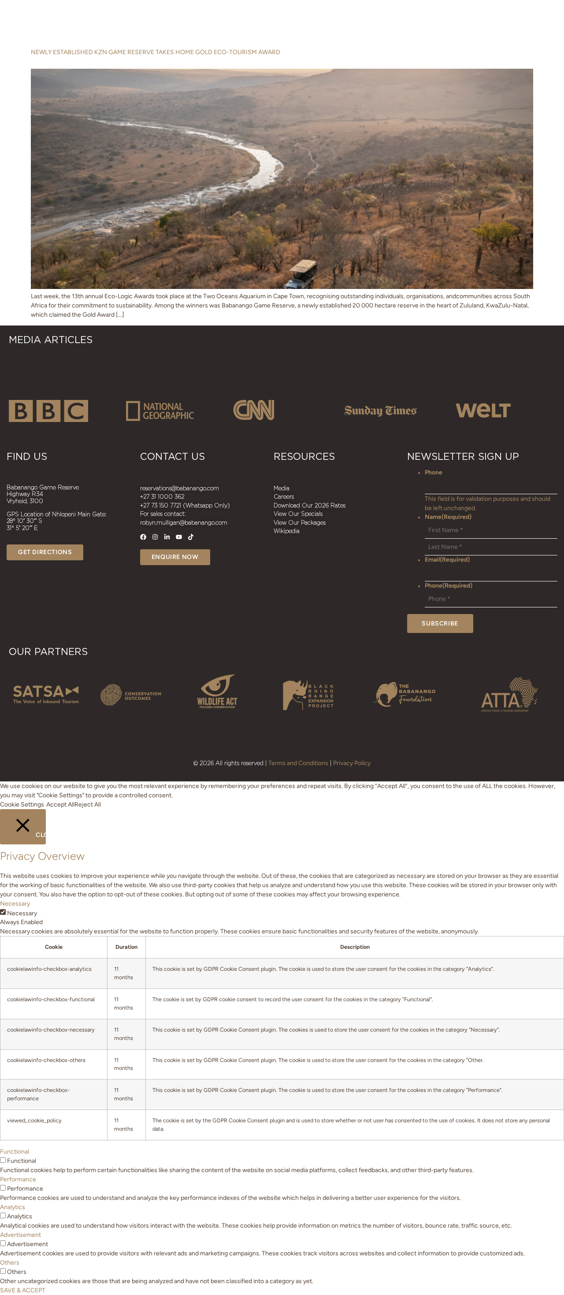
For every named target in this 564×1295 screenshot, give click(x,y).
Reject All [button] (87, 804)
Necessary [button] (15, 903)
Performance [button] (18, 1179)
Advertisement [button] (20, 1235)
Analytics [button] (12, 1207)
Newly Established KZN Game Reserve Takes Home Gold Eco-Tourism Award (155, 52)
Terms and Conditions (298, 763)
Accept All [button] (60, 804)
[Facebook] (143, 537)
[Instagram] (155, 537)
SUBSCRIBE (440, 623)
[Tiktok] (191, 537)
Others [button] (9, 1262)
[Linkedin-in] (167, 537)
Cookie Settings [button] (22, 804)
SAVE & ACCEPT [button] (22, 1290)
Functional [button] (14, 1151)
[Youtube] (179, 537)
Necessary (22, 913)
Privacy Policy (352, 763)
